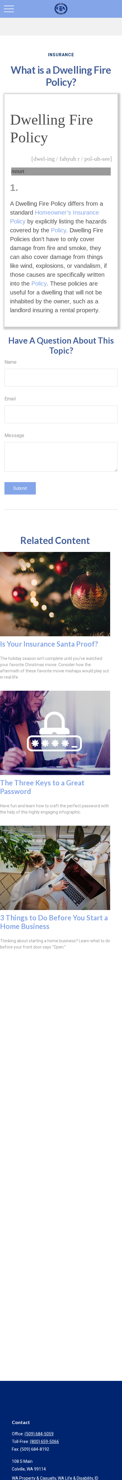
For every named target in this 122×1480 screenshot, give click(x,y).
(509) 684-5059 (39, 1433)
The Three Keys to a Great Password (42, 786)
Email (10, 399)
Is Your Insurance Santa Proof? (49, 644)
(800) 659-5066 (44, 1441)
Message (14, 435)
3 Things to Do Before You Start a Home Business (54, 921)
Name (10, 362)
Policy (58, 230)
